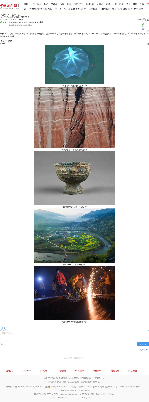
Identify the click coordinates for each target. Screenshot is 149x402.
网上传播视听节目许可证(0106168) (19, 387)
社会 (69, 4)
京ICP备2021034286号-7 (84, 387)
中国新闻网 (4, 15)
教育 (121, 4)
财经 (39, 4)
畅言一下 (143, 344)
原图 (147, 20)
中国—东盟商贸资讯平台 (74, 9)
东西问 (54, 4)
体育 (114, 4)
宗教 (50, 9)
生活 (142, 4)
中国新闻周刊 (93, 9)
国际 (62, 4)
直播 (120, 9)
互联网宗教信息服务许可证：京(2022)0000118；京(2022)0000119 (119, 387)
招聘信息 (115, 371)
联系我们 (44, 371)
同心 (46, 4)
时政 (32, 4)
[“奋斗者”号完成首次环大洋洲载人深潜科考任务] (143, 24)
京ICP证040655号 (39, 387)
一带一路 (57, 9)
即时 (26, 4)
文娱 (108, 4)
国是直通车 (106, 9)
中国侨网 (90, 4)
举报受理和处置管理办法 (89, 394)
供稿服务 (79, 371)
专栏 (136, 9)
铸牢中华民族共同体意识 (35, 9)
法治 (128, 4)
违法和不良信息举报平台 (42, 394)
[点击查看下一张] (20, 23)
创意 (114, 9)
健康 (135, 4)
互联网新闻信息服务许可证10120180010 (74, 390)
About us (26, 371)
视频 (125, 9)
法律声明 (97, 371)
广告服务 (62, 371)
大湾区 (100, 4)
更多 (147, 44)
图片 (130, 9)
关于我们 (9, 371)
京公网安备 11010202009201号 (61, 387)
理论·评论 (78, 4)
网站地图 (132, 371)
